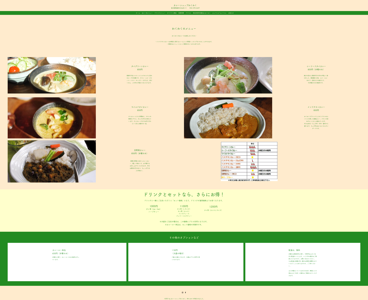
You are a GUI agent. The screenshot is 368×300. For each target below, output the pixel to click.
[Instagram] (183, 292)
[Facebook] (185, 292)
